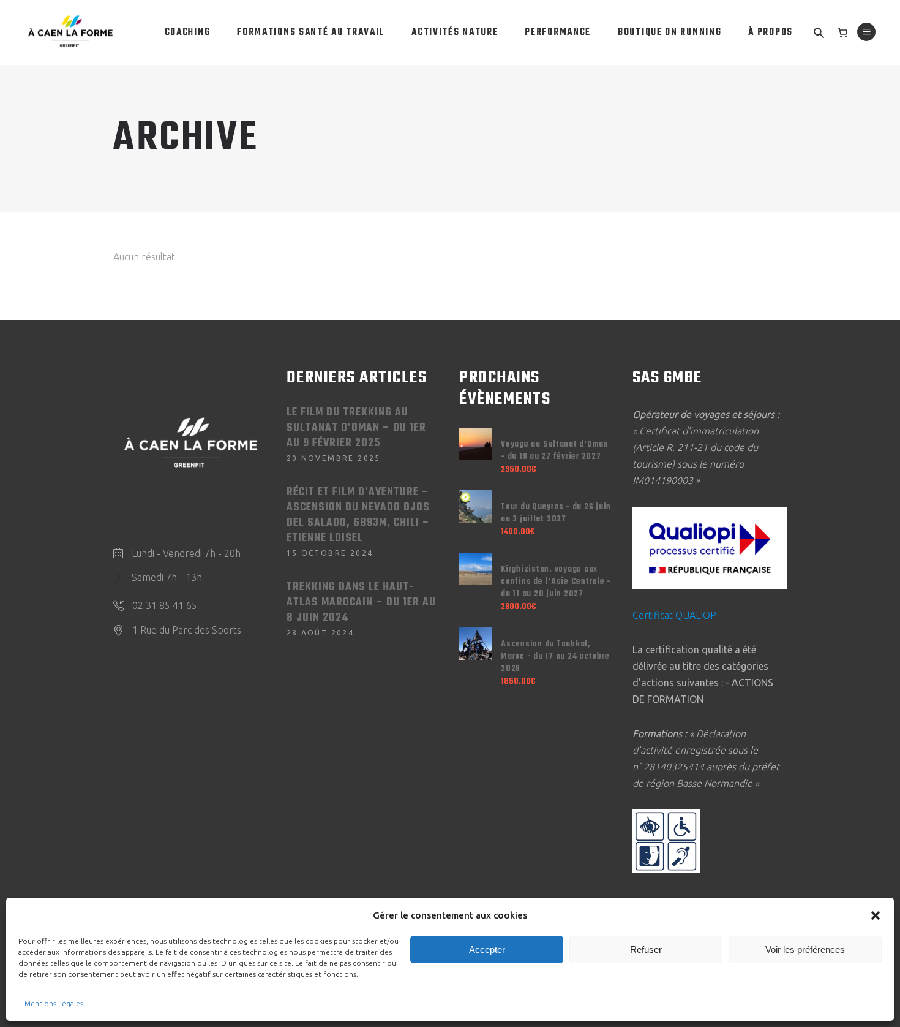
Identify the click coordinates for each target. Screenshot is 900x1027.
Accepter (487, 949)
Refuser (646, 949)
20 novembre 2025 (334, 458)
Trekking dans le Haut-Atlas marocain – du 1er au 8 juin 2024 (361, 602)
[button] (875, 915)
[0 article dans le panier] (842, 32)
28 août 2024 (320, 633)
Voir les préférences (805, 949)
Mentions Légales (53, 1003)
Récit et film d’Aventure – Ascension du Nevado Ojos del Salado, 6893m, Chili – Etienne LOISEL (358, 515)
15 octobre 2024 (330, 553)
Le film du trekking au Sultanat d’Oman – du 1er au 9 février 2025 (356, 428)
